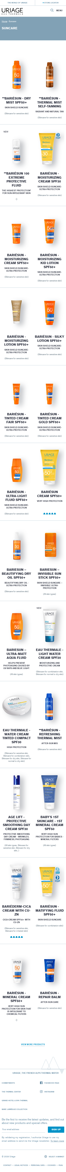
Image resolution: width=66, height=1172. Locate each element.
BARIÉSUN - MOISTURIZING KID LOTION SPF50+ (49, 261)
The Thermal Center (11, 1092)
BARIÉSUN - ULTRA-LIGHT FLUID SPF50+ (16, 496)
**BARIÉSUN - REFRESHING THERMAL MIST (49, 734)
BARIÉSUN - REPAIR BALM (49, 995)
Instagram (49, 1092)
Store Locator (51, 3)
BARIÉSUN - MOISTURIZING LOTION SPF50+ (16, 341)
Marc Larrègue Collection (14, 1109)
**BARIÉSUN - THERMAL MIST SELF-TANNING (49, 102)
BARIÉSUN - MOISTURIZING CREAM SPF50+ (16, 259)
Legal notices (21, 1165)
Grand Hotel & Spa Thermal (15, 1100)
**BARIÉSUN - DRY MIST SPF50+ (16, 100)
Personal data (38, 1165)
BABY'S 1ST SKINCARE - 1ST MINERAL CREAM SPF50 (49, 823)
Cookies (52, 1165)
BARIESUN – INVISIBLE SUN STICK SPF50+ (49, 574)
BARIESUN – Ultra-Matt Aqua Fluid (17, 654)
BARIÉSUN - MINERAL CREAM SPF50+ (16, 997)
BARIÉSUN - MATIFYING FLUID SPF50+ (49, 910)
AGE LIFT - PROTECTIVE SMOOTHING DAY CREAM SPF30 (16, 823)
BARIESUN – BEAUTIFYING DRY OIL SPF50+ (16, 574)
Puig (61, 1165)
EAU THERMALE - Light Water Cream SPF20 (49, 654)
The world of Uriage (17, 3)
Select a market (56, 1157)
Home (4, 21)
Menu (59, 10)
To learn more (57, 1141)
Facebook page (51, 1083)
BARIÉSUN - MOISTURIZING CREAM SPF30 (49, 177)
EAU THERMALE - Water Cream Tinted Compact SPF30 (16, 736)
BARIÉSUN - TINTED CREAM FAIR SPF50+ (16, 418)
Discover (16, 82)
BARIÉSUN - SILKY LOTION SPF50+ (49, 339)
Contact (7, 1165)
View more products (33, 1044)
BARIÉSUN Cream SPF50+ (49, 494)
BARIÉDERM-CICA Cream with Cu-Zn (16, 910)
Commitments (8, 1083)
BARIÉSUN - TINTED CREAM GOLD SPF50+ (49, 418)
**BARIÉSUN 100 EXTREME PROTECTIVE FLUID (16, 179)
